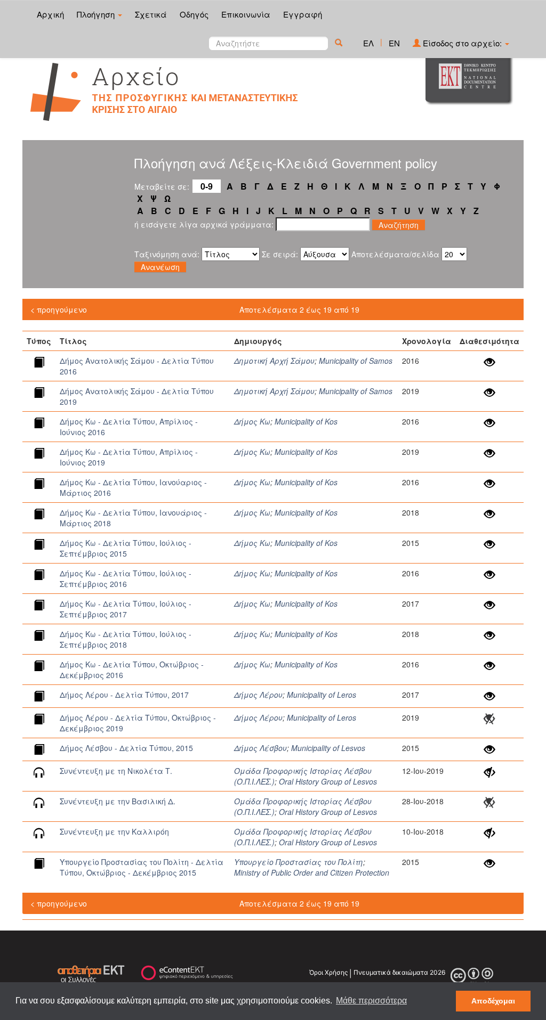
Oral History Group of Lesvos (328, 781)
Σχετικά (151, 14)
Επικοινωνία (245, 14)
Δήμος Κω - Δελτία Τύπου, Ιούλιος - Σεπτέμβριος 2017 (125, 608)
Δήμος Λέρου (258, 694)
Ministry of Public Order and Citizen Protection (311, 872)
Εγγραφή (302, 14)
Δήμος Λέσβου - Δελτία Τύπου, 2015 (126, 747)
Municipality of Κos (306, 421)
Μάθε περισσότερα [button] (371, 1000)
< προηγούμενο (58, 309)
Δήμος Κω (252, 421)
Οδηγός (194, 14)
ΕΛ (368, 42)
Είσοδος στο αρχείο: (462, 42)
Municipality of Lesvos (328, 747)
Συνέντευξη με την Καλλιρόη (114, 831)
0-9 (206, 186)
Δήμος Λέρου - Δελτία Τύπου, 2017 (124, 694)
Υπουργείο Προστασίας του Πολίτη (298, 861)
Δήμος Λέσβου (260, 747)
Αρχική (50, 14)
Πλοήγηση (97, 14)
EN (394, 42)
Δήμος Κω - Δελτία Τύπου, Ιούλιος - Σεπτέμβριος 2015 (125, 548)
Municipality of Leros (321, 694)
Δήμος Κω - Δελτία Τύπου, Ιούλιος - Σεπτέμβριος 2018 (125, 639)
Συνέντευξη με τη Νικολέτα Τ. (116, 770)
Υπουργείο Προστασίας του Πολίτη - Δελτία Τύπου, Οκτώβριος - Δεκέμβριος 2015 (141, 867)
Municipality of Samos (355, 360)
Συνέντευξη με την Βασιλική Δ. (117, 801)
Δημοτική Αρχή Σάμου (274, 360)
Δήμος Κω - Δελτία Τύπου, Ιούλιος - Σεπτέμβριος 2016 (125, 578)
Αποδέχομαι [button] (493, 1001)
